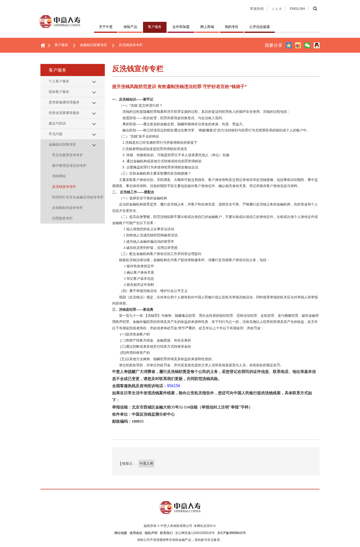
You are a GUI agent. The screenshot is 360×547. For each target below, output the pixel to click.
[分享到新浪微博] (298, 45)
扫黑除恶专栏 (62, 218)
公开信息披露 (259, 27)
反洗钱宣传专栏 (131, 45)
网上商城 (207, 27)
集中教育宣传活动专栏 (69, 165)
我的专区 (232, 27)
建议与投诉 (57, 123)
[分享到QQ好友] (317, 45)
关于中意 (106, 27)
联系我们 (166, 533)
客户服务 (155, 27)
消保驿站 (59, 176)
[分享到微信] (307, 45)
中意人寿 (146, 463)
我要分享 (273, 45)
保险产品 (130, 27)
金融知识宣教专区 (93, 45)
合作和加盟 (181, 27)
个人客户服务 (59, 81)
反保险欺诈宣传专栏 (67, 208)
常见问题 (55, 134)
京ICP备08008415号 (231, 533)
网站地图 (120, 533)
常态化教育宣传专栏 (67, 155)
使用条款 (136, 533)
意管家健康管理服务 (64, 102)
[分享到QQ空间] (289, 45)
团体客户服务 (59, 92)
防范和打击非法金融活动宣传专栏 (78, 197)
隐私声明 (151, 533)
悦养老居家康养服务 (64, 113)
